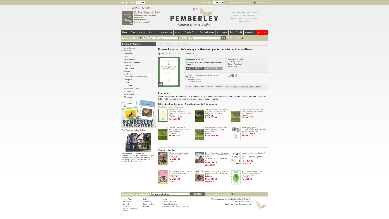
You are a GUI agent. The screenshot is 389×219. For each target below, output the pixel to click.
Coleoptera (128, 54)
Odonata (127, 82)
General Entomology (181, 44)
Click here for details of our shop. (137, 160)
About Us (126, 206)
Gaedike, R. (189, 53)
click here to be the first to (246, 86)
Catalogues (222, 32)
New (150, 32)
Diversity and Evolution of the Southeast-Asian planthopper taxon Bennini (252, 111)
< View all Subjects (128, 48)
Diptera (126, 56)
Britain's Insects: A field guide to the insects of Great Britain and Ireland (216, 173)
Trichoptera (128, 97)
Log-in (229, 2)
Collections (147, 201)
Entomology (168, 44)
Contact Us (249, 32)
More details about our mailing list (218, 194)
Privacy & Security (169, 201)
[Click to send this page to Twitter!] (236, 76)
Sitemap (146, 206)
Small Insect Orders (131, 94)
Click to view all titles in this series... (171, 107)
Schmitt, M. (166, 53)
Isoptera (127, 71)
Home (124, 32)
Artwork (178, 32)
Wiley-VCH (200, 79)
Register (237, 2)
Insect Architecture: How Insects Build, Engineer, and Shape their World (217, 155)
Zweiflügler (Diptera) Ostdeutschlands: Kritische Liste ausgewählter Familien (254, 129)
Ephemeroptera (129, 59)
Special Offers (190, 32)
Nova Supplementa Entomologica (206, 75)
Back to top (127, 201)
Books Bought (236, 32)
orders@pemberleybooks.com (241, 204)
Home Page (127, 199)
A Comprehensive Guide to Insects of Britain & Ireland (179, 154)
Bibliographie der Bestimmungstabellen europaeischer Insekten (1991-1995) (180, 112)
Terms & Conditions (169, 204)
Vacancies (262, 32)
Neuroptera (128, 80)
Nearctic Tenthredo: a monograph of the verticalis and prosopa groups (180, 129)
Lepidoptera (128, 74)
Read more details (141, 22)
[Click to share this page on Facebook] (232, 76)
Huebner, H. (177, 53)
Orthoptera (128, 85)
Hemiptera (127, 65)
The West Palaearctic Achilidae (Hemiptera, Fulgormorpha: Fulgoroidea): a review (216, 111)
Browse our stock (138, 32)
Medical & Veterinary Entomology (136, 77)
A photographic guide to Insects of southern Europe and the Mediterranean (180, 173)
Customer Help (148, 204)
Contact (126, 204)
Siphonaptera (128, 91)
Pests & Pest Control (131, 88)
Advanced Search (234, 38)
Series (145, 199)
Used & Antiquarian (164, 32)
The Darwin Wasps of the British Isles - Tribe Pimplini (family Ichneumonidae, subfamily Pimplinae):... (147, 14)
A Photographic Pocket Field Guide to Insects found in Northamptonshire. (252, 173)
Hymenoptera (129, 68)
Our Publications (207, 32)
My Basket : (248, 2)
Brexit (164, 199)
